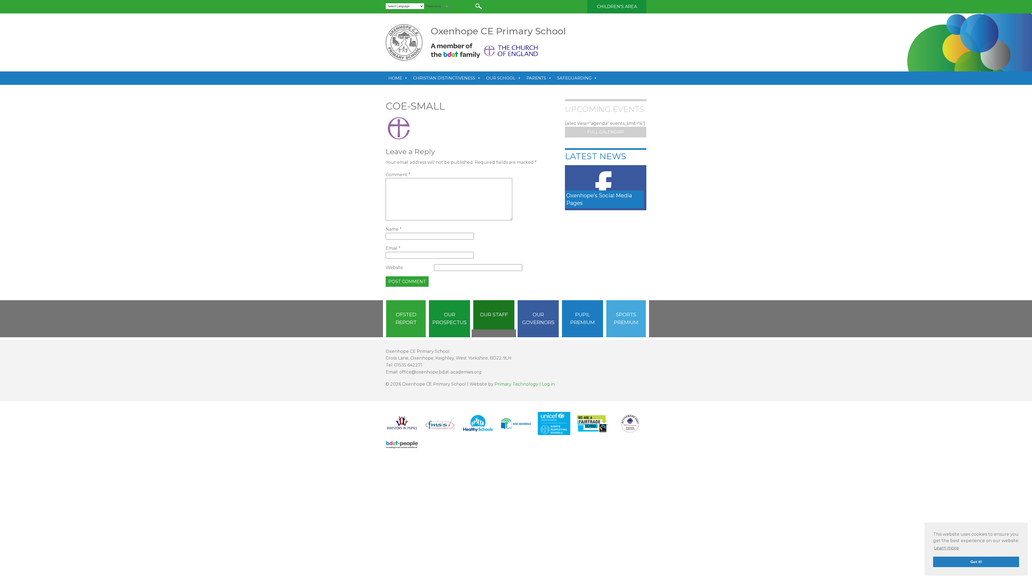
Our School (500, 78)
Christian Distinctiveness (444, 78)
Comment (398, 174)
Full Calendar (605, 132)
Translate (458, 6)
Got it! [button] (976, 562)
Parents (536, 78)
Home (395, 78)
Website (394, 267)
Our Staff (494, 315)
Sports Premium (626, 318)
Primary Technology (516, 384)
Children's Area (617, 6)
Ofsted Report (406, 318)
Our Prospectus (449, 318)
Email (393, 248)
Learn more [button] (946, 547)
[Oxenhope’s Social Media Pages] (605, 187)
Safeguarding (574, 78)
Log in (548, 384)
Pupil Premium (582, 318)
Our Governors (538, 318)
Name (394, 229)
